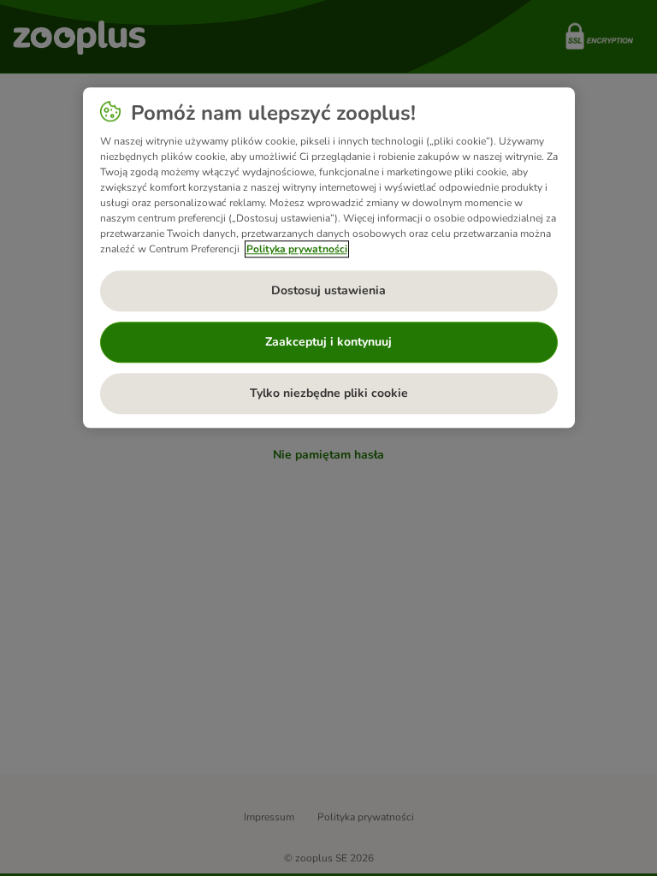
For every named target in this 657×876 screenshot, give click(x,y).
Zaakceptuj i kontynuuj (328, 342)
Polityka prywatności (296, 249)
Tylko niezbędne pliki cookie (329, 393)
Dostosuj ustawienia (328, 290)
